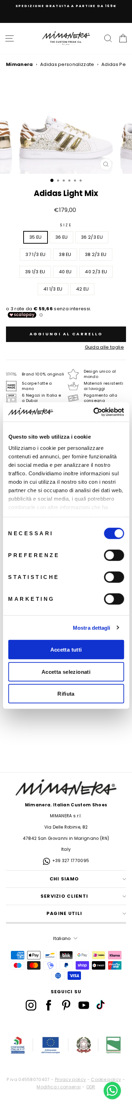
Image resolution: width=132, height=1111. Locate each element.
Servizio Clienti (64, 896)
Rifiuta (66, 694)
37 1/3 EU (35, 254)
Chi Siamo (64, 878)
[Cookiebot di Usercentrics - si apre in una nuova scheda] (94, 411)
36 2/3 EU (92, 237)
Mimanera (19, 64)
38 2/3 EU (96, 254)
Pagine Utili (64, 913)
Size (66, 225)
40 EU (65, 271)
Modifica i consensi (59, 1087)
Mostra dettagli (92, 627)
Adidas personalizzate (67, 64)
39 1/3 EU (35, 271)
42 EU (82, 289)
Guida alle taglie (104, 347)
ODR (90, 1087)
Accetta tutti (66, 650)
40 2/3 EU (96, 271)
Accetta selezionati (66, 671)
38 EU (65, 254)
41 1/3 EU (53, 289)
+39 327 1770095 (70, 860)
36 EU (61, 237)
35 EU (35, 237)
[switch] (114, 555)
